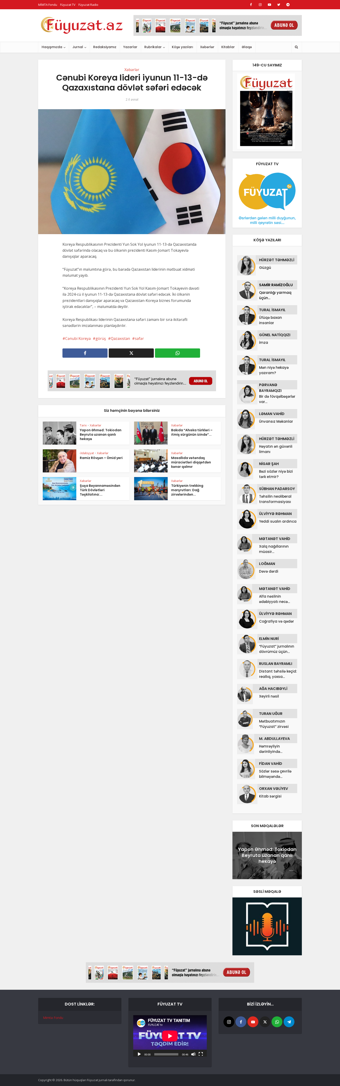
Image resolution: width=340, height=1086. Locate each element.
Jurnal (77, 47)
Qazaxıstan (120, 338)
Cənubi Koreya (78, 338)
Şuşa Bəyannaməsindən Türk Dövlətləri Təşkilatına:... (100, 490)
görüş (101, 338)
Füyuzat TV (67, 5)
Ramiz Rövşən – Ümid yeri (101, 458)
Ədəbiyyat (87, 453)
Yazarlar (130, 47)
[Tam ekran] (200, 1054)
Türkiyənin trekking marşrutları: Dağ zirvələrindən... (187, 490)
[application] (170, 1036)
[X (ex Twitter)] (265, 1021)
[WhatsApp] (277, 1021)
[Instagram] (228, 1021)
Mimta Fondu (53, 1017)
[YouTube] (252, 1021)
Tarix (83, 425)
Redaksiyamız (104, 47)
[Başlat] (139, 1054)
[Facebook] (240, 1021)
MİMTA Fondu (47, 5)
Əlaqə (247, 47)
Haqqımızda (52, 47)
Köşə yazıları (182, 47)
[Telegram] (289, 1021)
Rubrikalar (153, 47)
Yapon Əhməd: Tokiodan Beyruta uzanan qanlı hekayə (100, 434)
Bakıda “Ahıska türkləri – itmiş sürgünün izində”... (192, 432)
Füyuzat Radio (88, 5)
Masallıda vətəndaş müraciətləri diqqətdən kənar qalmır (191, 462)
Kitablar (228, 47)
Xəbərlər (207, 47)
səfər (139, 338)
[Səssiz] (193, 1054)
